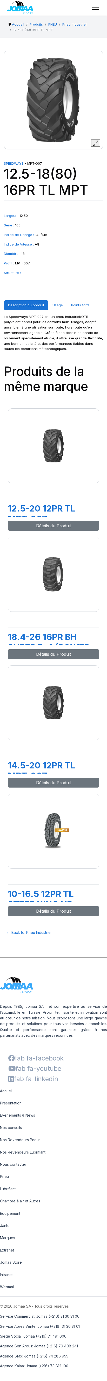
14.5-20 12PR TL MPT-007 (41, 770)
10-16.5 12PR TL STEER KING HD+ (43, 899)
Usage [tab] (57, 305)
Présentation (11, 1103)
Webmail (7, 1287)
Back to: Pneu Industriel (30, 932)
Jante (5, 1225)
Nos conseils (11, 1127)
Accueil (6, 1091)
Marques (7, 1237)
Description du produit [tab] (26, 305)
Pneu (4, 1176)
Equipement (10, 1213)
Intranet (6, 1274)
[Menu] (95, 7)
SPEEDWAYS (14, 163)
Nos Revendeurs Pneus (20, 1140)
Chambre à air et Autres (20, 1201)
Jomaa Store (11, 1262)
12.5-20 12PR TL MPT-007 (41, 513)
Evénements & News (17, 1115)
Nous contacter (13, 1164)
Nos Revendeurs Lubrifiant (22, 1152)
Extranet (7, 1250)
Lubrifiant (8, 1189)
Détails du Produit (53, 525)
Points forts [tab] (80, 305)
